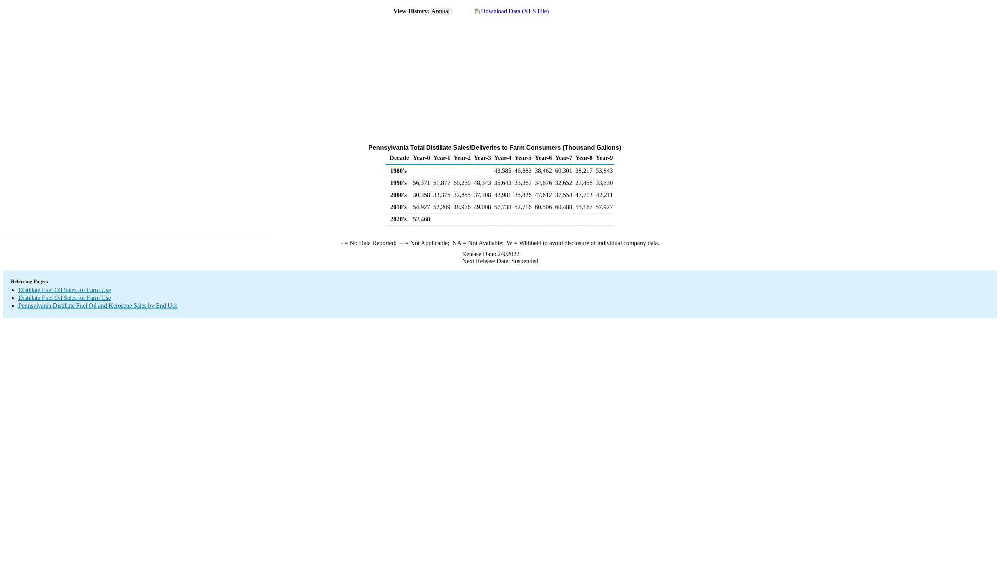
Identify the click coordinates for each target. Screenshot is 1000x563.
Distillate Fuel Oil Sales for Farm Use (64, 290)
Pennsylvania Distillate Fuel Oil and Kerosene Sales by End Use (97, 305)
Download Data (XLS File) (515, 11)
